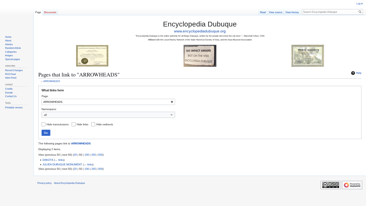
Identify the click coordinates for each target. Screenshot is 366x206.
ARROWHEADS (51, 81)
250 (93, 154)
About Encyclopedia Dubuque (69, 183)
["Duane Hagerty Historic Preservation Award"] (307, 55)
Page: (45, 96)
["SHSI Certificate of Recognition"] (92, 55)
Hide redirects (104, 124)
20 (75, 154)
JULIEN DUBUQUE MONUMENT (62, 164)
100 (86, 154)
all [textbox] (45, 114)
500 (100, 154)
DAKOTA (48, 159)
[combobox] (108, 102)
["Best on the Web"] (200, 55)
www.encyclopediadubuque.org (200, 31)
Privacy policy (44, 183)
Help (358, 72)
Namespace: (49, 109)
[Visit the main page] (17, 15)
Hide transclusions (58, 124)
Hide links (82, 124)
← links (59, 159)
